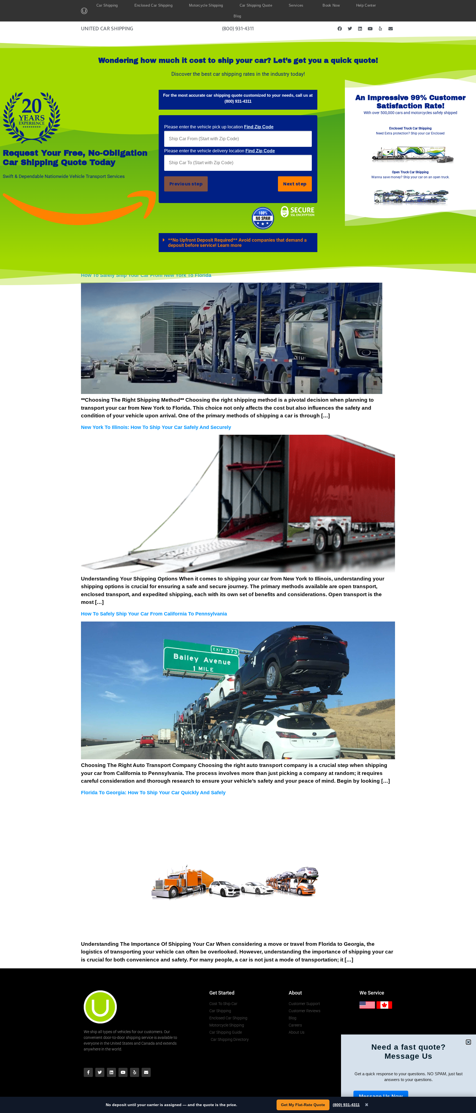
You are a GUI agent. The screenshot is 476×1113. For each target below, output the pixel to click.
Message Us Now (381, 1096)
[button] (468, 1042)
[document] (238, 556)
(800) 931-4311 (346, 1105)
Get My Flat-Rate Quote (303, 1105)
